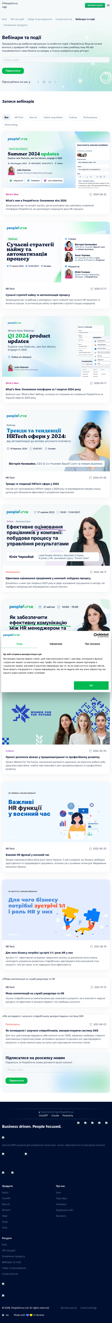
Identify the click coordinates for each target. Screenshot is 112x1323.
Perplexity (67, 1115)
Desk (4, 1216)
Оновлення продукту (16, 25)
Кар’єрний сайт (64, 1210)
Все (6, 117)
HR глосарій (17, 19)
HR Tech (19, 117)
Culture (73, 117)
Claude (55, 1115)
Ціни (58, 1192)
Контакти (61, 1216)
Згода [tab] (19, 643)
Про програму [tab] (92, 643)
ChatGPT (43, 1115)
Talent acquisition (53, 117)
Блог (4, 19)
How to (33, 117)
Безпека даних (69, 1308)
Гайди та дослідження (40, 19)
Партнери (61, 1198)
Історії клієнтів (64, 19)
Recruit (6, 1204)
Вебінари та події (85, 19)
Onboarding (11, 125)
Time (4, 1227)
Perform (6, 1210)
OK (91, 685)
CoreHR (6, 1198)
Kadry (5, 1192)
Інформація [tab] (56, 643)
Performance (90, 117)
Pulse (5, 1222)
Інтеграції (61, 1204)
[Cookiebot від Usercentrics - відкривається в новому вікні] (96, 635)
